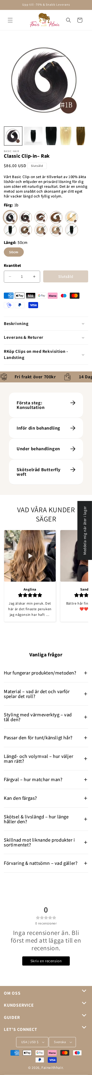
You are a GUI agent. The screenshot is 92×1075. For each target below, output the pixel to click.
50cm (16, 253)
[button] (10, 20)
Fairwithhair (52, 1067)
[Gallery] (46, 92)
